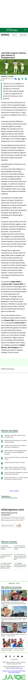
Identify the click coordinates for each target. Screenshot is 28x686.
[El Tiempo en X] (22, 657)
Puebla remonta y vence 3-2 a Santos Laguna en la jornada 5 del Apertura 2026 (16, 478)
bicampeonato (10, 369)
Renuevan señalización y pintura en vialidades (6, 547)
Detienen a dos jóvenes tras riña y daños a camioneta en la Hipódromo (15, 446)
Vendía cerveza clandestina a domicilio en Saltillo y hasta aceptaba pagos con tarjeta (15, 468)
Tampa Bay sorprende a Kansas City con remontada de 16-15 (20, 565)
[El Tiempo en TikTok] (15, 657)
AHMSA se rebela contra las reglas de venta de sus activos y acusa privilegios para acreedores (15, 452)
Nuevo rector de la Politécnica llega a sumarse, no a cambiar (14, 634)
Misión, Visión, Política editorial (16, 671)
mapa (21, 668)
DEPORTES (5, 34)
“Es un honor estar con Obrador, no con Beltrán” (6, 556)
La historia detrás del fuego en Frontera (14, 462)
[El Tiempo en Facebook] (7, 657)
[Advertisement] (14, 14)
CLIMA (17, 583)
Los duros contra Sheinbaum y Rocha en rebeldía (19, 547)
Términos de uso (7, 671)
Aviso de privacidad (16, 671)
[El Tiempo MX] (12, 31)
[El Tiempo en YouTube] (19, 657)
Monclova (14, 35)
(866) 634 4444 (15, 668)
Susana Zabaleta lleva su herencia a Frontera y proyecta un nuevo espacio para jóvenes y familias (13, 603)
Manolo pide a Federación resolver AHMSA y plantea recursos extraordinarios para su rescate (14, 619)
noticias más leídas (14, 491)
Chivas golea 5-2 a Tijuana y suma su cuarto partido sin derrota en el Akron (20, 557)
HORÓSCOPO (12, 583)
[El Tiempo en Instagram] (11, 657)
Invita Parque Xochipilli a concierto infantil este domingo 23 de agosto (12, 649)
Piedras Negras (23, 35)
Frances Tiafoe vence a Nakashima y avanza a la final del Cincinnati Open (16, 473)
